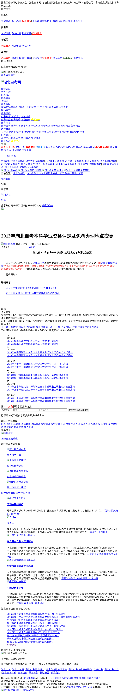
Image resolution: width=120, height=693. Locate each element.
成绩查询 (6, 58)
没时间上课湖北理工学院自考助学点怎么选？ (30, 638)
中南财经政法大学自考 (13, 161)
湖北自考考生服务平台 (80, 669)
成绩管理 (37, 58)
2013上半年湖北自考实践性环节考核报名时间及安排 (33, 293)
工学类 (50, 132)
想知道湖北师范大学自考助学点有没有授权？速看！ (34, 620)
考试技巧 (26, 46)
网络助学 (37, 33)
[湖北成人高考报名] (52, 170)
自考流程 (6, 424)
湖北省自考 (38, 263)
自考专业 (6, 119)
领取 (32, 247)
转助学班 (47, 58)
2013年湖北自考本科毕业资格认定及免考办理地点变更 (55, 173)
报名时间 (26, 21)
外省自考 (35, 138)
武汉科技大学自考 (29, 167)
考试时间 (20, 147)
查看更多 (11, 645)
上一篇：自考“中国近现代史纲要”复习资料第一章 (26, 327)
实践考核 (80, 147)
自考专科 (78, 58)
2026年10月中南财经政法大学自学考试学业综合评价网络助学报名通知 (43, 617)
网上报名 (6, 141)
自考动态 (22, 672)
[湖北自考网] (11, 82)
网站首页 (6, 110)
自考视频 (6, 104)
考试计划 (15, 116)
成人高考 (57, 58)
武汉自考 (98, 669)
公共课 (4, 132)
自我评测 (37, 21)
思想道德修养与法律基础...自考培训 (79, 578)
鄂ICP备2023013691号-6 (79, 687)
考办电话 (6, 92)
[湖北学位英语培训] (30, 170)
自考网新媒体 (8, 75)
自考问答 (6, 122)
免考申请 (16, 33)
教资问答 (65, 125)
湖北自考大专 (111, 669)
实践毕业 (25, 116)
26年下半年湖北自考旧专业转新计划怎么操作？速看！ (35, 629)
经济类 (12, 132)
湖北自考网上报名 (34, 669)
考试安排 (6, 33)
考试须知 (16, 46)
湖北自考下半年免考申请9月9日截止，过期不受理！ (34, 623)
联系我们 (55, 672)
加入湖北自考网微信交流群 (54, 107)
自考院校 (15, 119)
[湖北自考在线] (9, 170)
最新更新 (33, 672)
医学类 (80, 132)
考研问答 (45, 125)
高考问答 (55, 125)
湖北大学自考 (12, 167)
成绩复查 (55, 424)
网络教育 (67, 58)
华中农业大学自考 (35, 161)
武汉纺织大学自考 (10, 164)
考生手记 (6, 138)
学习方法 (25, 138)
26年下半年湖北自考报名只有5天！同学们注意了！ (33, 632)
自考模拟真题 (23, 493)
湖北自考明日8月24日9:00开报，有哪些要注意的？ (33, 635)
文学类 (27, 132)
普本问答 (25, 125)
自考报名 (6, 95)
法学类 (19, 132)
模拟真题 (26, 33)
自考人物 (15, 138)
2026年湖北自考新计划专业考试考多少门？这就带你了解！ (37, 626)
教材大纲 (50, 147)
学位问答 (35, 125)
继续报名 (16, 58)
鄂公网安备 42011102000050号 (19, 690)
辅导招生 (47, 21)
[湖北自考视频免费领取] (77, 170)
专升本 (7, 150)
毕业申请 (26, 58)
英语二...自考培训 (99, 532)
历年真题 (6, 129)
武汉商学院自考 (108, 161)
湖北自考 (6, 669)
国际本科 (26, 150)
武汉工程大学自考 (45, 164)
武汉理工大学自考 (54, 161)
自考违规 (65, 424)
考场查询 (6, 46)
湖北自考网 (19, 173)
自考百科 (6, 125)
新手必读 (16, 21)
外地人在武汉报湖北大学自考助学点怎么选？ (30, 641)
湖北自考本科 (9, 672)
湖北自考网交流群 (64, 678)
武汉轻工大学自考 (74, 161)
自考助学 (57, 21)
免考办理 (60, 147)
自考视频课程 (8, 493)
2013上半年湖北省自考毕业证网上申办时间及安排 (31, 288)
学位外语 (8, 427)
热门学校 (11, 155)
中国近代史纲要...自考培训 (30, 603)
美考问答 (75, 125)
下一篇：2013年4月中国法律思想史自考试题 (76, 327)
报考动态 (6, 113)
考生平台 (78, 21)
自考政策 (6, 116)
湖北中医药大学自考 (66, 164)
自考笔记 (6, 135)
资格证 (4, 101)
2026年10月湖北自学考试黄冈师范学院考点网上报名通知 (36, 614)
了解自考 (6, 21)
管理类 (65, 132)
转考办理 (70, 147)
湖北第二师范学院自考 (89, 164)
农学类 (57, 132)
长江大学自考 (92, 161)
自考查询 (6, 98)
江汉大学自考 (28, 164)
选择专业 (67, 21)
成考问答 (15, 125)
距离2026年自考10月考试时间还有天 (20, 107)
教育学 (73, 132)
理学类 (42, 132)
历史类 (35, 132)
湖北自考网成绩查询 (56, 669)
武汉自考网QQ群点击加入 (87, 678)
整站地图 (44, 672)
